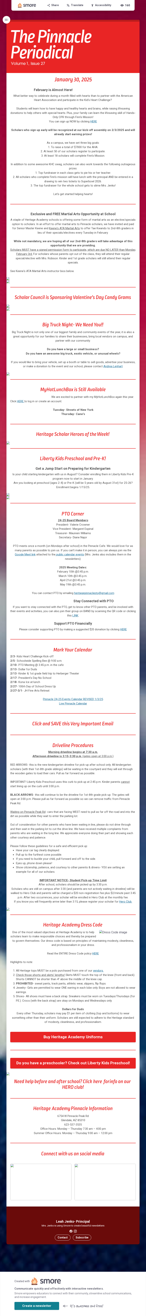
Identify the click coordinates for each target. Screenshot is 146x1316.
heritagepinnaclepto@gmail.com (94, 593)
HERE (93, 121)
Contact (63, 1237)
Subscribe (82, 1237)
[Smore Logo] (27, 5)
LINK (75, 615)
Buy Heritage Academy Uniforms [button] (73, 1037)
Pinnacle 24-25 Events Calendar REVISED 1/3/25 (73, 699)
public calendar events (70, 554)
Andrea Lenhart (113, 366)
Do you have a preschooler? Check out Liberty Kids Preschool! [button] (73, 1063)
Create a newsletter (36, 1306)
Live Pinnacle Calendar (73, 703)
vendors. (98, 970)
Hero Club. (125, 901)
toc (6, 19)
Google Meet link (25, 554)
